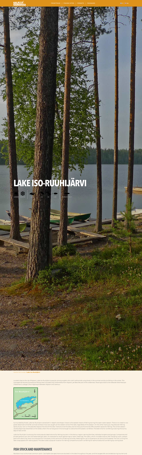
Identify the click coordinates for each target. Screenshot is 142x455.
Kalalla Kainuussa (19, 372)
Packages (91, 3)
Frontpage (55, 3)
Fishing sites (69, 3)
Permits (80, 3)
